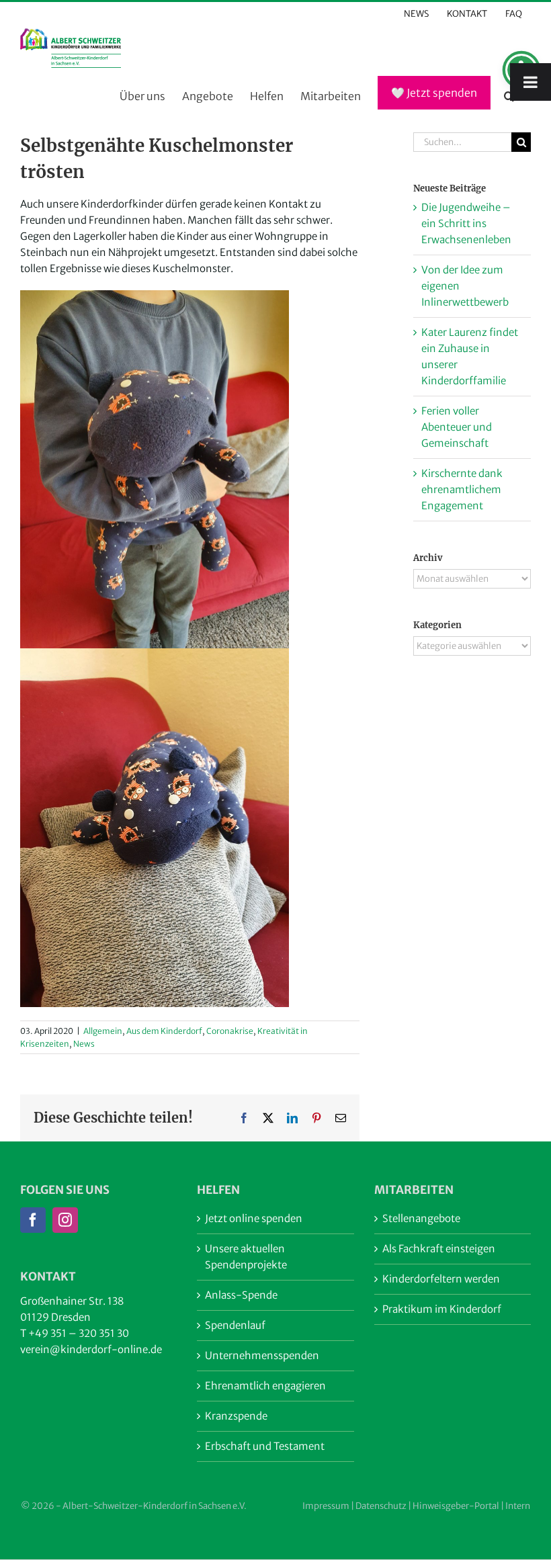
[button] (509, 96)
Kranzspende (236, 1416)
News (84, 1044)
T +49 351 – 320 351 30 (74, 1333)
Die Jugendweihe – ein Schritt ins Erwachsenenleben (466, 223)
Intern (517, 1506)
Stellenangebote (421, 1218)
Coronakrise (229, 1031)
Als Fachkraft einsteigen (438, 1248)
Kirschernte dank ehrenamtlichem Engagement (462, 489)
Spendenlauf (235, 1325)
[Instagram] (65, 1220)
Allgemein (102, 1031)
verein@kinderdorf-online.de (91, 1349)
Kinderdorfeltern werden (441, 1278)
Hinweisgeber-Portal (456, 1506)
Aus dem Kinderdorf (164, 1031)
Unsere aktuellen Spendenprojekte (246, 1256)
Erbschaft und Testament (265, 1446)
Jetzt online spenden (253, 1218)
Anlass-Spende (241, 1295)
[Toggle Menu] (530, 82)
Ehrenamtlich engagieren (265, 1385)
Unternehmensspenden (262, 1355)
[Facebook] (33, 1220)
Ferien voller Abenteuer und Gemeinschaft (456, 426)
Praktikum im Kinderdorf (441, 1309)
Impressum (325, 1506)
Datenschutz (381, 1506)
